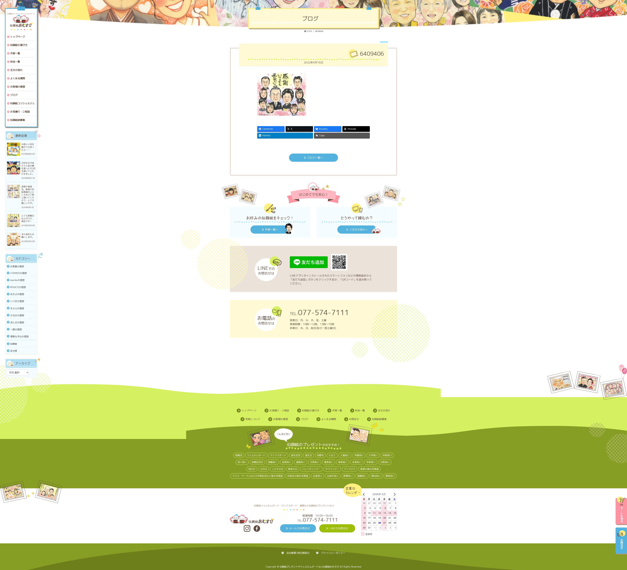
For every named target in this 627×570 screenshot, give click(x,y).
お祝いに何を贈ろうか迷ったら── (27, 147)
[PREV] (364, 494)
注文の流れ (384, 410)
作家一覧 (337, 410)
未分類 (13, 350)
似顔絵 (13, 343)
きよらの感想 (17, 308)
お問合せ (354, 419)
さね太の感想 (17, 315)
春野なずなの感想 (19, 336)
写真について (252, 419)
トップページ (249, 410)
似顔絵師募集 (379, 419)
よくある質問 (328, 419)
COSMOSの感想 (18, 273)
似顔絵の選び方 (310, 410)
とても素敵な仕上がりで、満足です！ (27, 218)
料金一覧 (360, 410)
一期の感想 (16, 329)
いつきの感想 (17, 301)
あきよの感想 (17, 294)
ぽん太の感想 (17, 322)
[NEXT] (394, 494)
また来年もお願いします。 (27, 236)
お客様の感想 (17, 266)
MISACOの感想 (18, 287)
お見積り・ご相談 (279, 410)
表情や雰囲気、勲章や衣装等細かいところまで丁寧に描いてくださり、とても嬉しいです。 (27, 195)
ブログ (304, 419)
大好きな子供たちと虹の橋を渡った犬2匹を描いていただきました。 (28, 168)
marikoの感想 (17, 280)
